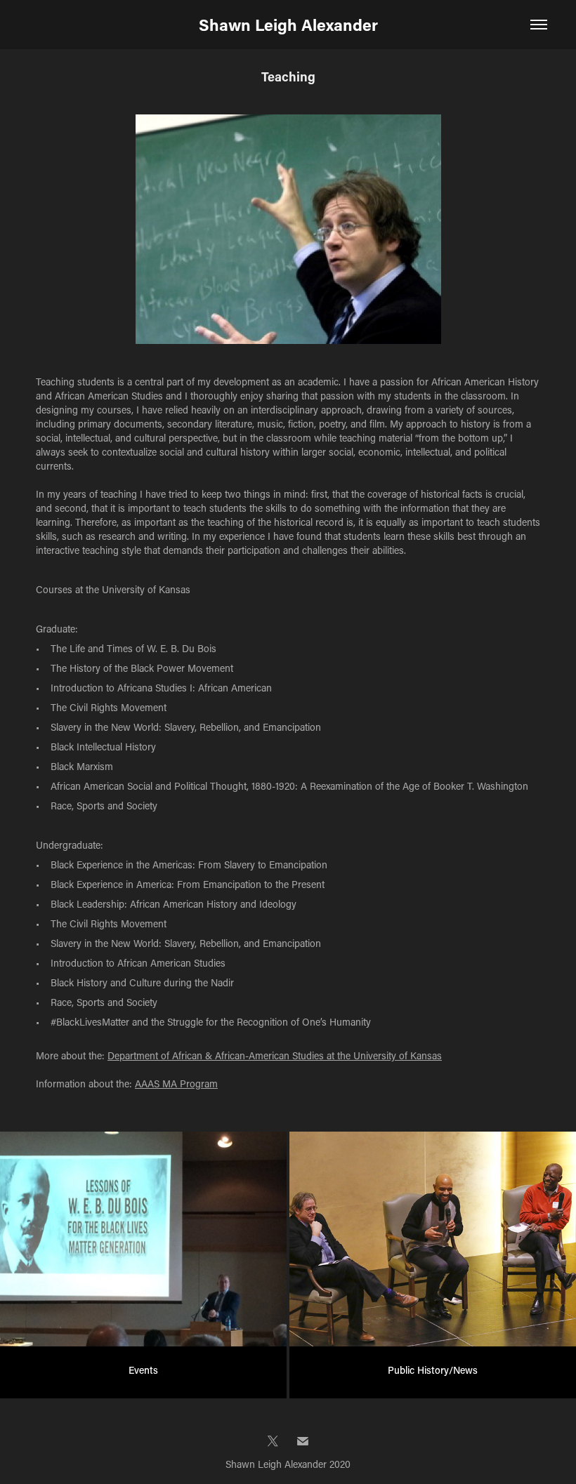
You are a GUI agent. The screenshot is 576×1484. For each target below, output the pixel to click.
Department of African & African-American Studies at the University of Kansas (274, 1055)
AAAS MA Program (176, 1083)
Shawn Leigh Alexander (288, 24)
